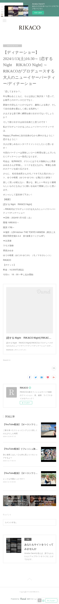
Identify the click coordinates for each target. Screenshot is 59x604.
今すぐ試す (38, 13)
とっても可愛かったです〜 (14, 478)
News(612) (6, 360)
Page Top (29, 579)
